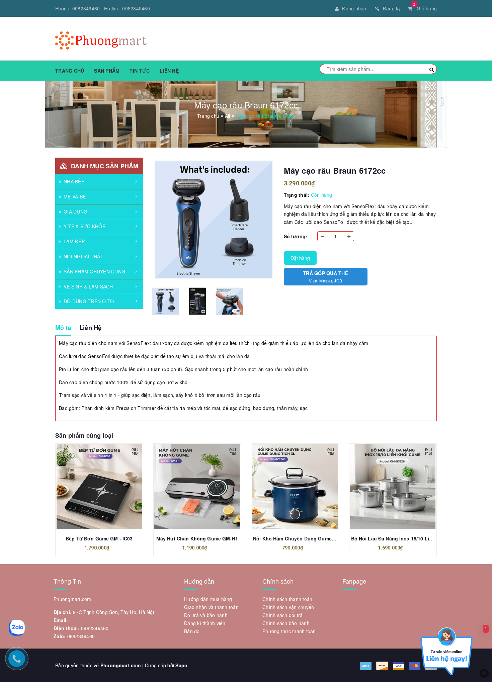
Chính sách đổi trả (282, 615)
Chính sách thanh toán (287, 599)
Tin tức (140, 70)
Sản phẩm (106, 70)
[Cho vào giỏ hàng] (91, 486)
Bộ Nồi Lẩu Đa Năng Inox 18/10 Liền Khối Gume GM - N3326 (420, 538)
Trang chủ (69, 70)
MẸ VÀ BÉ (75, 196)
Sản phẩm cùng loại (84, 435)
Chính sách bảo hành (286, 623)
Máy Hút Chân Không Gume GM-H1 (197, 538)
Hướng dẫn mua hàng (208, 599)
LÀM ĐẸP (74, 241)
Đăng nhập (354, 8)
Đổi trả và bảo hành (206, 615)
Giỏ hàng (425, 8)
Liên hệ (169, 70)
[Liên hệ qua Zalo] (16, 627)
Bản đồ (192, 631)
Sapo (181, 665)
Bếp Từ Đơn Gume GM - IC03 (99, 538)
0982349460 (86, 8)
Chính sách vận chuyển (288, 607)
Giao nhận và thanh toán (211, 607)
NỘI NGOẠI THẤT (83, 256)
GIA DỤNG (75, 211)
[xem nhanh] (106, 486)
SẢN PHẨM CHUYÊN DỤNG (94, 271)
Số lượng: (296, 236)
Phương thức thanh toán (289, 631)
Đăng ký (392, 8)
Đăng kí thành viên (205, 623)
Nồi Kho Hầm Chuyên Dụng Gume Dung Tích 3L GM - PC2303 (324, 538)
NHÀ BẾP (74, 181)
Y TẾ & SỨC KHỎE (84, 226)
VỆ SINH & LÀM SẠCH (88, 286)
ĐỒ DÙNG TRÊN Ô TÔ (89, 301)
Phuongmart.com (120, 665)
